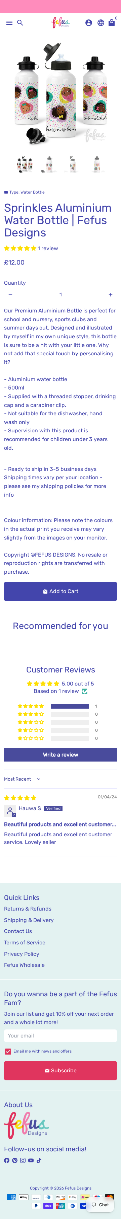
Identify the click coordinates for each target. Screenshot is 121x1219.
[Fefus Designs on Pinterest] (14, 1160)
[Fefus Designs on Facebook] (6, 1160)
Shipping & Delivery (29, 920)
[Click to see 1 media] (24, 164)
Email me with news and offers (42, 1051)
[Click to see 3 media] (72, 164)
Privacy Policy (21, 954)
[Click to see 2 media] (48, 164)
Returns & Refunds (27, 909)
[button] (21, 248)
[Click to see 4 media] (96, 164)
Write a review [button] (60, 754)
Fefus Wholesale (24, 965)
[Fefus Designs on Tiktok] (39, 1160)
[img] (20, 798)
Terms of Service (24, 942)
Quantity (15, 283)
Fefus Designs (78, 1188)
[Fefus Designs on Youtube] (31, 1160)
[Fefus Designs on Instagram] (23, 1160)
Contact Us (18, 931)
